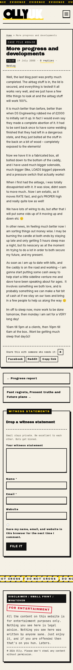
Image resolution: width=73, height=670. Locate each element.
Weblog (11, 65)
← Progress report (22, 378)
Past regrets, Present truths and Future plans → (33, 394)
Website (12, 509)
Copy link (49, 359)
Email (11, 494)
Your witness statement (24, 445)
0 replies (47, 60)
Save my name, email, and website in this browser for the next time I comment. (34, 533)
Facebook (15, 359)
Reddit (33, 359)
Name (11, 479)
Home (9, 35)
